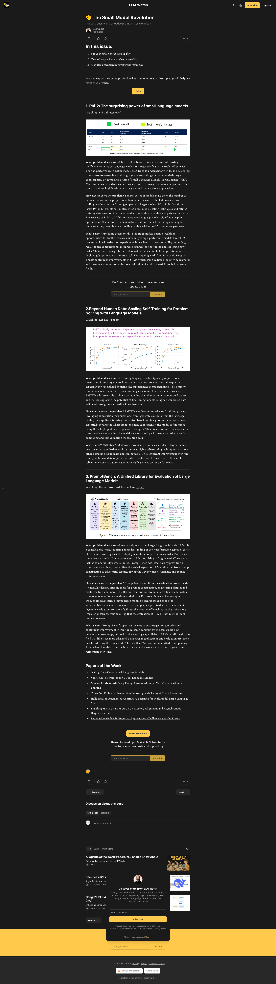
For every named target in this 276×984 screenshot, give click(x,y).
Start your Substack (130, 970)
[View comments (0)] (98, 38)
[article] (138, 863)
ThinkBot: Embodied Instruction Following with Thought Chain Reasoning (136, 693)
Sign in (267, 5)
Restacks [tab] (104, 813)
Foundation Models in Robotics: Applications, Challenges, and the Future (135, 719)
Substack (123, 978)
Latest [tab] (96, 849)
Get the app (152, 970)
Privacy (136, 963)
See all (91, 920)
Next (181, 792)
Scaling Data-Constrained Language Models (117, 672)
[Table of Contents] (3, 492)
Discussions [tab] (107, 849)
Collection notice (157, 963)
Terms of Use (151, 926)
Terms (144, 963)
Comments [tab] (92, 813)
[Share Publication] (241, 5)
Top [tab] (89, 849)
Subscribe (252, 5)
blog (109, 113)
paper (114, 320)
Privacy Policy (159, 928)
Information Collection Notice (137, 928)
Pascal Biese (98, 29)
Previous (96, 792)
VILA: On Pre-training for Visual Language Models (122, 678)
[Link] (81, 46)
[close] (165, 876)
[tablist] (98, 813)
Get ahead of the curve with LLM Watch (105, 860)
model (116, 113)
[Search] (234, 5)
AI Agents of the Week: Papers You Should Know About (122, 857)
